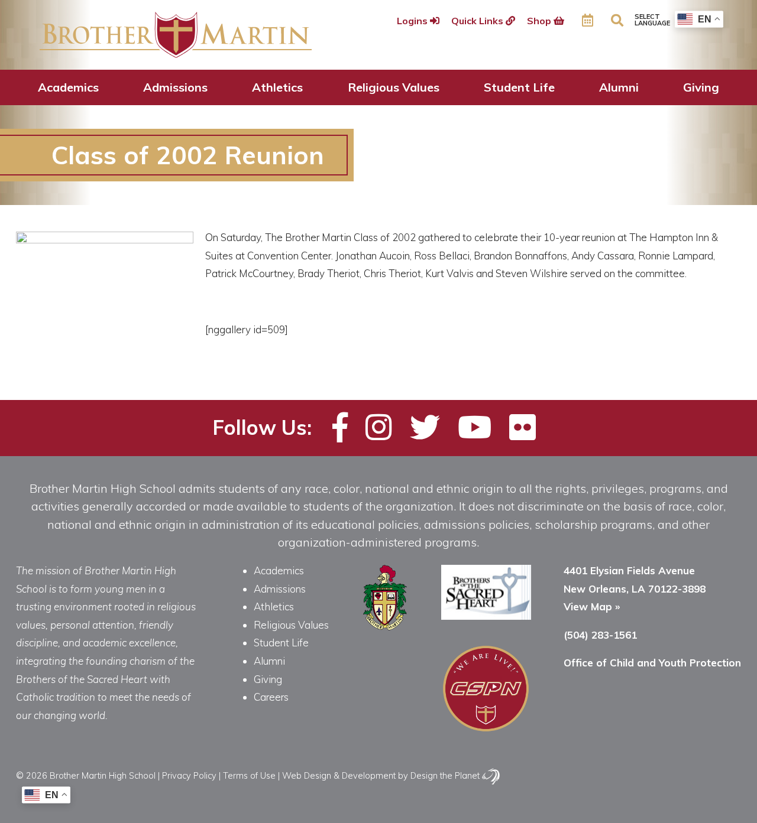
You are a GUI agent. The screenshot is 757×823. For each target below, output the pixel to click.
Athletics (277, 87)
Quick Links (478, 21)
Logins (413, 21)
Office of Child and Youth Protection (652, 662)
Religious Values (393, 87)
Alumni (619, 87)
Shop (540, 21)
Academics (68, 87)
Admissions (175, 87)
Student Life (519, 87)
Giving (701, 87)
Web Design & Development (339, 775)
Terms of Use (249, 775)
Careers (271, 697)
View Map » (592, 606)
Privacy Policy (189, 775)
